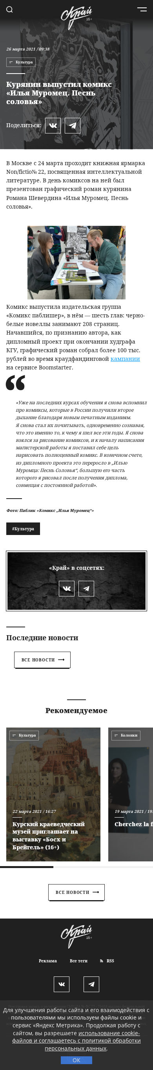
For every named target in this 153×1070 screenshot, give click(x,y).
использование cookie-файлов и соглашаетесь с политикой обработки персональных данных (76, 1040)
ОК (76, 1060)
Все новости (38, 660)
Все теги (78, 961)
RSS (110, 961)
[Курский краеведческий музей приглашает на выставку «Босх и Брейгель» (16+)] (53, 794)
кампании (125, 358)
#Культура (23, 528)
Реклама (48, 961)
